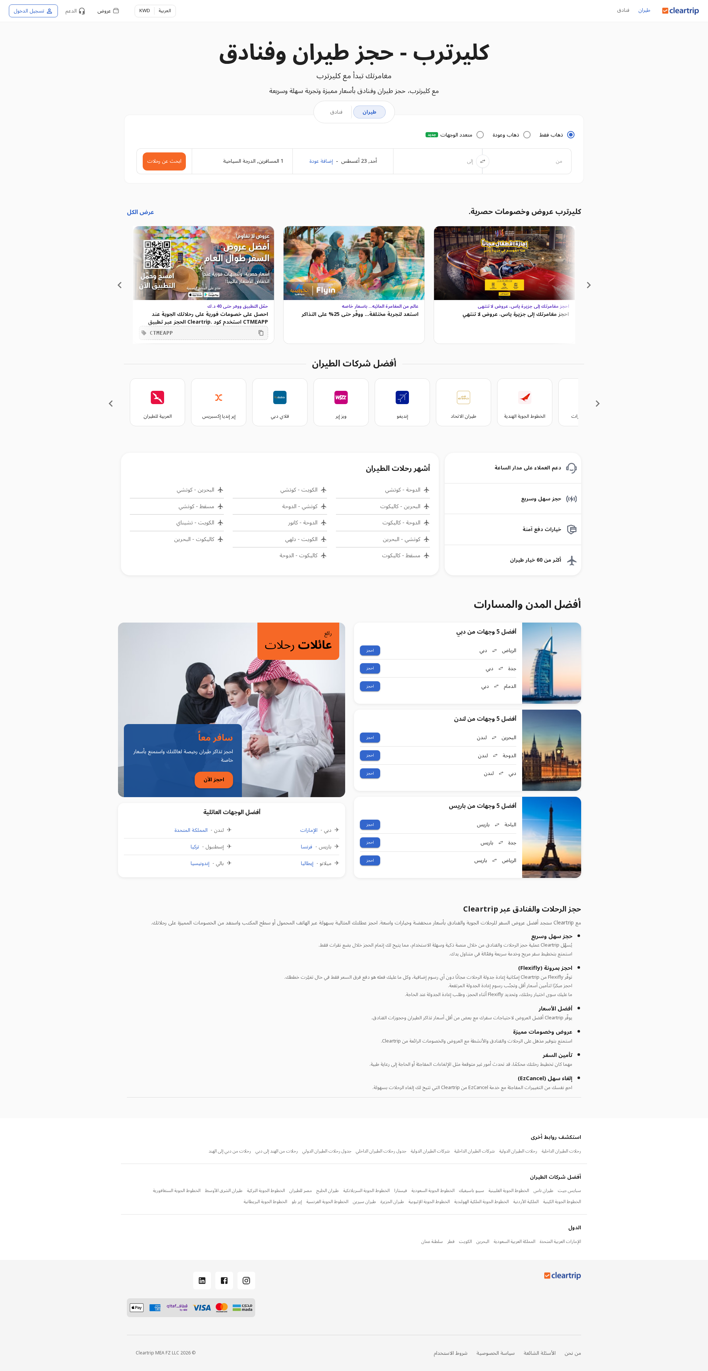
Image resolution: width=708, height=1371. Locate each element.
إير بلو (297, 1202)
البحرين (482, 1242)
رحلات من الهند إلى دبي (277, 1151)
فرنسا (306, 847)
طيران (644, 10)
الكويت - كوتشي (298, 490)
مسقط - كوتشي (196, 506)
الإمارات (308, 830)
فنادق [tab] (336, 112)
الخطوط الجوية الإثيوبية (429, 1202)
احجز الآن (214, 779)
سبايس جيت (569, 1191)
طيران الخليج (327, 1191)
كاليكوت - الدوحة (298, 555)
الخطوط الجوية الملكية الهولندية (481, 1202)
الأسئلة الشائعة (540, 1353)
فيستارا (400, 1191)
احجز (370, 650)
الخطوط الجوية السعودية (433, 1191)
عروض (104, 11)
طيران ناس (543, 1191)
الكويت (465, 1242)
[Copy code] (261, 332)
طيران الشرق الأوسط (224, 1191)
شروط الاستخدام (451, 1353)
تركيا (195, 847)
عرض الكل (140, 212)
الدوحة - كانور (302, 523)
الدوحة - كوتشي (402, 490)
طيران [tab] (369, 112)
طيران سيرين (364, 1202)
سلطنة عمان (432, 1242)
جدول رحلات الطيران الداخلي (381, 1151)
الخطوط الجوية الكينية (562, 1202)
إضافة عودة (321, 161)
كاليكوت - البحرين (194, 539)
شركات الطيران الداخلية (474, 1151)
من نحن (573, 1353)
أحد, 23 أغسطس (359, 161)
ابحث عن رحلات (164, 161)
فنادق (623, 10)
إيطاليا (307, 863)
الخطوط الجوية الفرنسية (327, 1202)
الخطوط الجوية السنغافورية (177, 1191)
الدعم (71, 11)
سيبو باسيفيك (471, 1191)
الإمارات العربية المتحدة (560, 1242)
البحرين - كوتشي (195, 490)
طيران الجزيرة (392, 1202)
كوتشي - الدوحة (299, 506)
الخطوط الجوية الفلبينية (509, 1191)
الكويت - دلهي (301, 539)
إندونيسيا (200, 863)
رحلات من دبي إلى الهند (230, 1151)
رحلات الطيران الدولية (518, 1151)
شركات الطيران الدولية (430, 1151)
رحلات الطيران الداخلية (561, 1151)
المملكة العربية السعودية (514, 1242)
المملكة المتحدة (191, 830)
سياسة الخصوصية (495, 1353)
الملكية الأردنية (526, 1202)
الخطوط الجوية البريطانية (265, 1202)
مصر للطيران (300, 1191)
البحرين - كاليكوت (400, 506)
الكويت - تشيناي (195, 523)
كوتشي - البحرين (401, 539)
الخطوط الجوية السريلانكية (366, 1191)
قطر (451, 1242)
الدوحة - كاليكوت (401, 523)
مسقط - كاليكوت (401, 555)
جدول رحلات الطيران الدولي (326, 1151)
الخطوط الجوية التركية (266, 1191)
